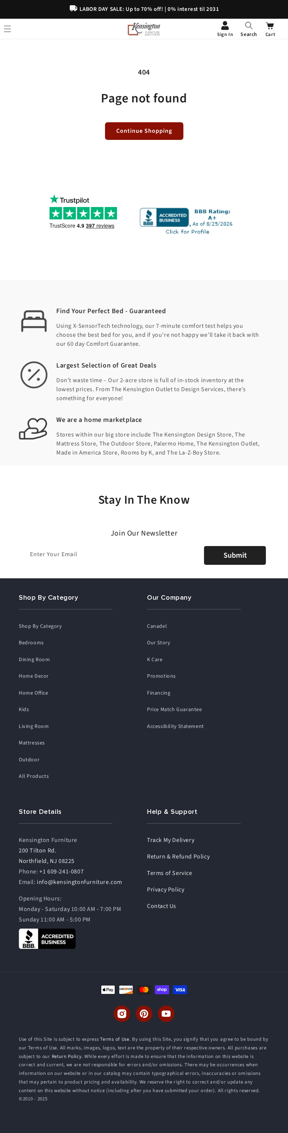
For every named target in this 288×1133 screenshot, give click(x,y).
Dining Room (34, 659)
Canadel (157, 626)
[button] (248, 29)
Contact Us (161, 906)
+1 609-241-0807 (61, 871)
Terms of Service (169, 873)
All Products (34, 776)
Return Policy (67, 1056)
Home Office (33, 693)
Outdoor (29, 760)
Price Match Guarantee (174, 709)
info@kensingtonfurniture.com (79, 882)
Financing (158, 693)
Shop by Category (40, 626)
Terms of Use (114, 1039)
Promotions (161, 676)
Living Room (34, 726)
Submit (235, 555)
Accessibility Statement (175, 726)
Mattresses (32, 743)
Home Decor (34, 676)
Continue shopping (144, 131)
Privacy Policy (165, 889)
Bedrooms (31, 643)
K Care (155, 659)
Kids (24, 709)
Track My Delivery (170, 840)
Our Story (158, 643)
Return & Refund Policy (178, 856)
